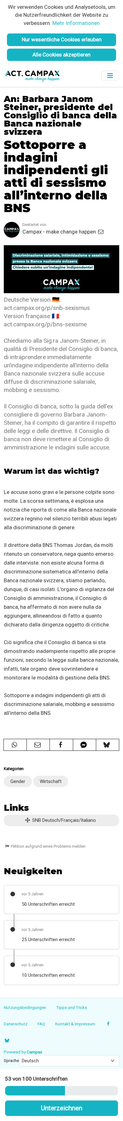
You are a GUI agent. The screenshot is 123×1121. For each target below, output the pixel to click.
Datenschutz (15, 1023)
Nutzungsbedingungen (25, 1007)
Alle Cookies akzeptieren (61, 54)
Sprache (11, 1060)
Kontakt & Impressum (75, 1023)
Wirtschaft (51, 781)
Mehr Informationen (76, 23)
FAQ (41, 1023)
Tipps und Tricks (71, 1007)
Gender (17, 781)
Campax (34, 1051)
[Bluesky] (7, 1040)
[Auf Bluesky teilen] (107, 745)
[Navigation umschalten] (110, 75)
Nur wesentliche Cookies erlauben (62, 39)
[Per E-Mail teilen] (38, 745)
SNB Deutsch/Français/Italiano (63, 820)
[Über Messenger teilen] (84, 745)
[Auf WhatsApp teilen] (15, 745)
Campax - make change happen (59, 231)
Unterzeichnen (61, 1108)
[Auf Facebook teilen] (61, 745)
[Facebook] (108, 1024)
